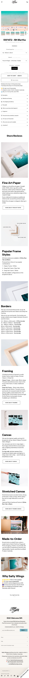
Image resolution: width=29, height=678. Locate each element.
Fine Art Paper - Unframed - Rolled (11, 60)
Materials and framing (7, 98)
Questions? (5, 125)
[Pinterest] (8, 675)
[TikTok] (4, 675)
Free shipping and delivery (8, 101)
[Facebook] (1, 675)
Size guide (5, 104)
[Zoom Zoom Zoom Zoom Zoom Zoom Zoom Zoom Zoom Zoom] (14, 21)
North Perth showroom (17, 660)
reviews (19, 579)
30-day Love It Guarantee (8, 118)
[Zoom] (3, 28)
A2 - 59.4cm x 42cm (7, 52)
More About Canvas (11, 461)
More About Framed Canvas (13, 508)
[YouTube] (14, 675)
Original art (5, 111)
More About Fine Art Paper (13, 207)
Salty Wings (4, 673)
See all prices (14, 45)
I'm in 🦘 (23, 630)
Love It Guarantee (13, 581)
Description (5, 95)
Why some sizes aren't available (9, 122)
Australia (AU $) (5, 670)
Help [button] (2, 641)
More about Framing (11, 402)
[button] (23, 672)
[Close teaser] (17, 676)
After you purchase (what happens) (10, 108)
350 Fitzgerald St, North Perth (15, 661)
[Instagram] (11, 675)
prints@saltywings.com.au (15, 664)
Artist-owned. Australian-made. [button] (7, 645)
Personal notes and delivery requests (10, 115)
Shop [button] (2, 637)
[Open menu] (3, 2)
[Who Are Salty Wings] (14, 525)
